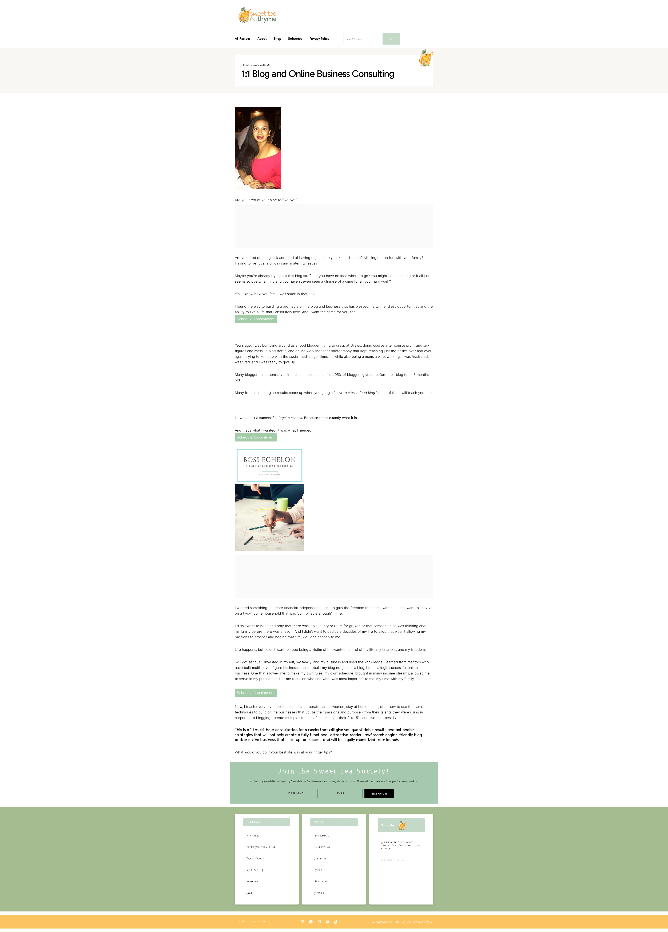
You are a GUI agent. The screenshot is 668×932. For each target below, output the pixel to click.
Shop (277, 39)
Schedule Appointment (256, 319)
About (262, 39)
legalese (240, 921)
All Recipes (242, 39)
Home (245, 65)
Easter (318, 870)
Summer (319, 893)
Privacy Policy (319, 39)
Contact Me (259, 921)
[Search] (391, 39)
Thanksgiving (322, 847)
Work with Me (262, 65)
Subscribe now (390, 860)
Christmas (320, 858)
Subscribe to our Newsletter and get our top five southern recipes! (400, 845)
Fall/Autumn (321, 881)
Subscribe (295, 39)
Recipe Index (321, 835)
